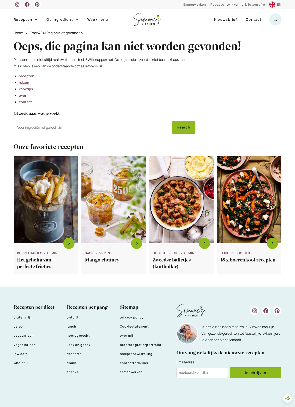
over (22, 95)
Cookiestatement (134, 326)
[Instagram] (17, 4)
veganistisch (25, 345)
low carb (21, 354)
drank (71, 363)
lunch (71, 326)
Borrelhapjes (29, 253)
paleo (18, 326)
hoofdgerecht (78, 335)
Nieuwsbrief (225, 19)
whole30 (21, 363)
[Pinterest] (37, 4)
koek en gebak (78, 345)
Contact (254, 19)
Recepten (23, 19)
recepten (26, 76)
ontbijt (73, 317)
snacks (73, 372)
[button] (275, 19)
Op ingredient (59, 19)
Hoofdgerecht (166, 253)
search (183, 127)
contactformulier (134, 363)
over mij (126, 335)
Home (18, 32)
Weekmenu (97, 19)
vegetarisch (24, 335)
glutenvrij (22, 317)
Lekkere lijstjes (235, 253)
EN (279, 4)
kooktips (26, 89)
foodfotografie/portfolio (141, 345)
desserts (74, 354)
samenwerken (131, 372)
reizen (24, 82)
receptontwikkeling (136, 354)
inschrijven (255, 372)
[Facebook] (27, 4)
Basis (90, 253)
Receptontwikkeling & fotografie (237, 4)
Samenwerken (194, 4)
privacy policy (132, 317)
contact (25, 102)
